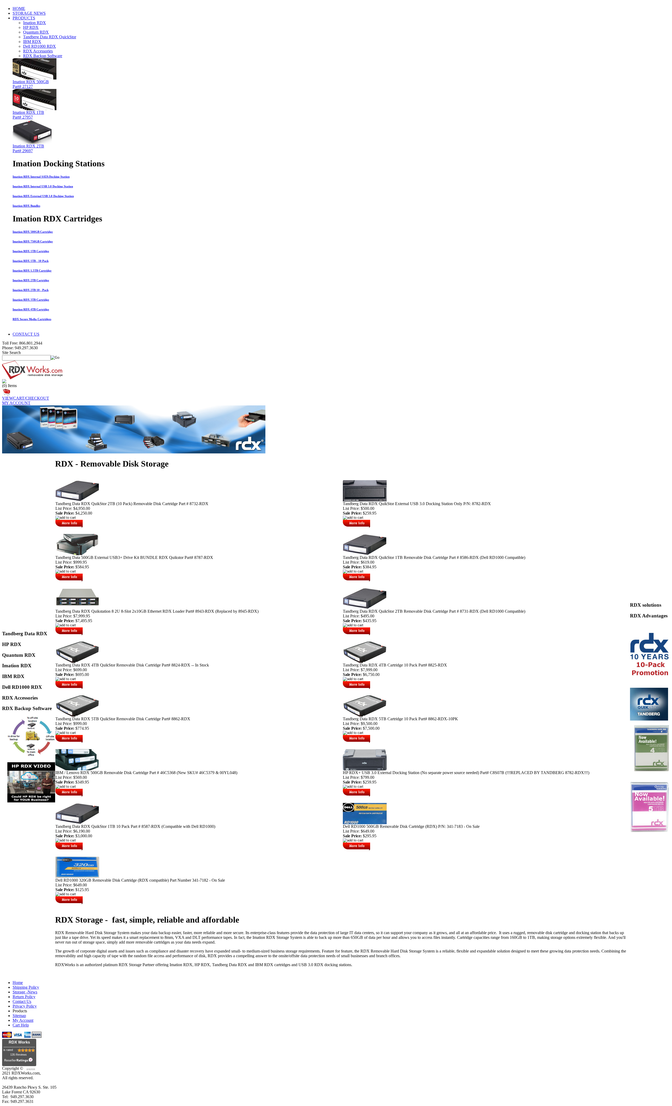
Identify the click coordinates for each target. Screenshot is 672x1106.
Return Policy (24, 996)
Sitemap (19, 1015)
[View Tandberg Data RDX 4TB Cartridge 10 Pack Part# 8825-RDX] (365, 661)
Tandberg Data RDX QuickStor (49, 37)
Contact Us (22, 1001)
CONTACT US (26, 334)
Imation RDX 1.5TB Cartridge (32, 270)
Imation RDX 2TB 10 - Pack (31, 290)
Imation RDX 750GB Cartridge (33, 241)
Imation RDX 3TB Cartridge (31, 299)
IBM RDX (32, 41)
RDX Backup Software (42, 56)
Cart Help (21, 1025)
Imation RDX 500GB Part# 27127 (31, 84)
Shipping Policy (26, 987)
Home (18, 982)
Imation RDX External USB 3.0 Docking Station (43, 196)
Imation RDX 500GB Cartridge (33, 231)
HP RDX (31, 27)
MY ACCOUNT (16, 403)
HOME (19, 8)
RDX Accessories (38, 51)
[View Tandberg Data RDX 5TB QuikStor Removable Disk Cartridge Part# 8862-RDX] (77, 715)
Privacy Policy (25, 1006)
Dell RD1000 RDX (39, 46)
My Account (23, 1020)
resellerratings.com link (19, 1061)
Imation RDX (34, 22)
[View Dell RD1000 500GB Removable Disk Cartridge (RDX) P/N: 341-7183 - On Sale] (365, 823)
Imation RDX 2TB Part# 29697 (28, 148)
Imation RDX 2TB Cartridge (31, 280)
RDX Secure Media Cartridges (32, 319)
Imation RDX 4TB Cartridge (31, 309)
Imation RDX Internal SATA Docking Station (41, 176)
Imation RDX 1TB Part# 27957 (28, 114)
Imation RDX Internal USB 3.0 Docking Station (43, 186)
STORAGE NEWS (29, 13)
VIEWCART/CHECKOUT (25, 398)
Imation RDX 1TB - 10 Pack (31, 260)
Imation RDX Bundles (26, 205)
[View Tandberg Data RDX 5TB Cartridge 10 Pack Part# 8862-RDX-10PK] (365, 715)
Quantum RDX (36, 32)
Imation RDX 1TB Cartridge (31, 251)
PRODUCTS (24, 18)
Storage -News (25, 992)
